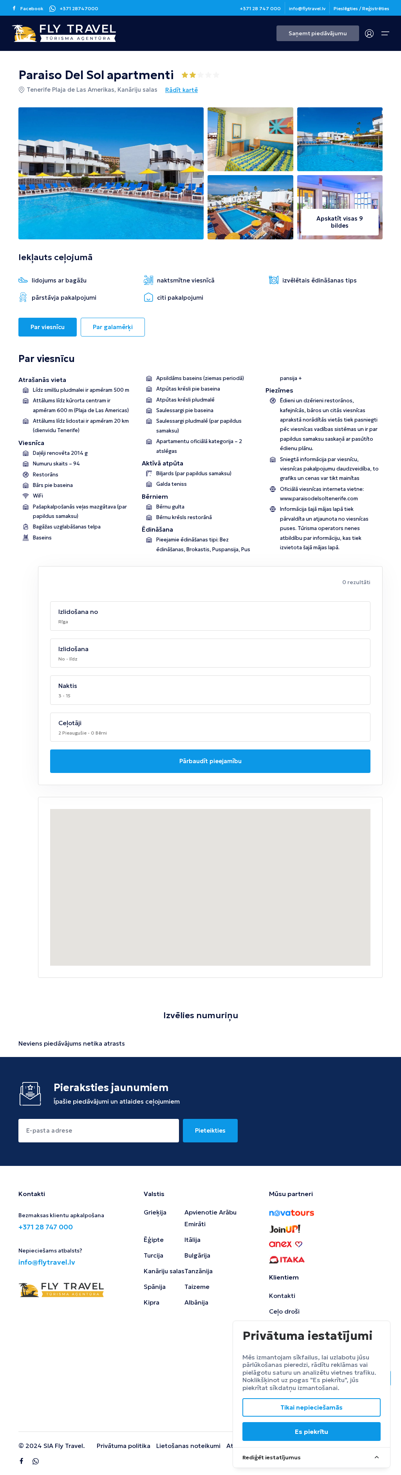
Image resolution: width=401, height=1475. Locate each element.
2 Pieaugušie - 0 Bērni (82, 733)
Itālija (192, 1239)
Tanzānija (198, 1271)
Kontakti (282, 1295)
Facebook (31, 8)
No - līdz (68, 659)
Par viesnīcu (48, 327)
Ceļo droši (284, 1311)
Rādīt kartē (181, 90)
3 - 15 (64, 696)
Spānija (155, 1286)
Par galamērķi (113, 327)
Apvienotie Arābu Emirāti (210, 1218)
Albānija (196, 1302)
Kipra (151, 1302)
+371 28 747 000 (260, 8)
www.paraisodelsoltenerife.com (319, 498)
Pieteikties (210, 1130)
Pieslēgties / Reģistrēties (361, 8)
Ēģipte (154, 1239)
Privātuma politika (123, 1446)
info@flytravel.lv (307, 8)
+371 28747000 (79, 8)
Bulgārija (197, 1255)
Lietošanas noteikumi (188, 1446)
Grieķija (155, 1212)
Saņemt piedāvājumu (318, 33)
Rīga (63, 621)
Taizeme (197, 1286)
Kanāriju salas (164, 1271)
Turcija (153, 1255)
